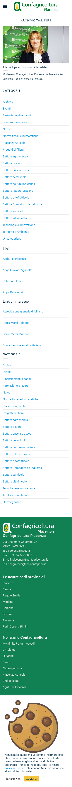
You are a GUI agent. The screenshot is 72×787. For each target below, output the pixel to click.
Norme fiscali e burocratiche (20, 136)
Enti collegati (11, 680)
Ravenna (8, 620)
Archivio (8, 101)
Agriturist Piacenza (15, 687)
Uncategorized (12, 238)
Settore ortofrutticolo (16, 197)
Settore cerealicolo (15, 177)
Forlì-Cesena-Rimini (15, 626)
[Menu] (5, 6)
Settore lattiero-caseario (18, 190)
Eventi (7, 108)
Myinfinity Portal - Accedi (19, 643)
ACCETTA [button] (31, 778)
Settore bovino (12, 163)
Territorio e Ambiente (16, 231)
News (6, 129)
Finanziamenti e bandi (17, 115)
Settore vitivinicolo (15, 218)
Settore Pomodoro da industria (22, 204)
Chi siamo (9, 649)
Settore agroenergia (15, 156)
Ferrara (7, 614)
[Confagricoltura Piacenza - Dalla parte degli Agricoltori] (36, 6)
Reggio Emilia (11, 595)
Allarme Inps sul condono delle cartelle (25, 67)
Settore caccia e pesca (17, 170)
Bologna (8, 608)
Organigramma (12, 668)
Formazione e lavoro (16, 122)
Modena (8, 601)
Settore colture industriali (19, 183)
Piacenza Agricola (14, 142)
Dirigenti (8, 656)
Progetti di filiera (13, 149)
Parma (7, 589)
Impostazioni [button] (13, 778)
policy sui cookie (15, 768)
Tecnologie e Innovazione (19, 225)
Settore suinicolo (13, 211)
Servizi (7, 662)
